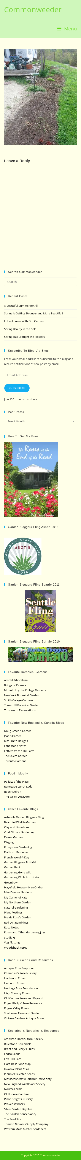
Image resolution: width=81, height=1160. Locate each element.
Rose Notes (11, 927)
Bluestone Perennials (17, 1044)
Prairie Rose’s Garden (17, 917)
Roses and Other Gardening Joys (24, 932)
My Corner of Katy (15, 897)
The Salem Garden (15, 756)
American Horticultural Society (23, 1039)
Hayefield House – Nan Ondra (23, 887)
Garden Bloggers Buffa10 (20, 862)
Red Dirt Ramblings (16, 922)
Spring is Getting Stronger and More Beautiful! (33, 313)
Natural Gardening (16, 907)
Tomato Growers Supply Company (26, 1124)
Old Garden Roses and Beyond (23, 998)
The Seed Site (12, 1119)
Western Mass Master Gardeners (25, 1129)
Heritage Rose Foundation (21, 988)
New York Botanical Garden (21, 695)
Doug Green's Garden (18, 731)
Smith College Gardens (18, 700)
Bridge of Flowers (15, 685)
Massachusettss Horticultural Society (28, 1079)
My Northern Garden (17, 902)
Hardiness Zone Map (17, 1064)
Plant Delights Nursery (18, 1099)
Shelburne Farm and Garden (22, 1013)
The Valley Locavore (17, 796)
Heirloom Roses (14, 983)
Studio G (9, 937)
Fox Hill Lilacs (12, 1059)
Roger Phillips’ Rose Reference (23, 1003)
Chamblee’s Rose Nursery (20, 973)
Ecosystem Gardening (18, 847)
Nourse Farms (13, 1089)
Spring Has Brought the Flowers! (24, 337)
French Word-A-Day (16, 857)
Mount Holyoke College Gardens (25, 690)
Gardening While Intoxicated (22, 877)
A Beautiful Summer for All (21, 306)
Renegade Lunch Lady (18, 786)
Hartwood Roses (14, 978)
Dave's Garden (13, 837)
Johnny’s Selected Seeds (19, 1074)
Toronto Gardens (15, 761)
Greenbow (10, 882)
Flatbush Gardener (16, 852)
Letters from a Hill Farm (19, 751)
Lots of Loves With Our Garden (24, 321)
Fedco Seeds (12, 1054)
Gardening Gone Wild (17, 872)
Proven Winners (14, 1104)
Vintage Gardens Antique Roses (24, 1018)
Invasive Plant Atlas (16, 1069)
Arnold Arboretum (16, 680)
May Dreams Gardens (18, 892)
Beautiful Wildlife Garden (20, 822)
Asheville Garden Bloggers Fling (24, 817)
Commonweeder (33, 9)
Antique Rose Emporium (19, 968)
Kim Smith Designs (16, 741)
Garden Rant (12, 867)
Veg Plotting (12, 942)
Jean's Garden (13, 736)
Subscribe (17, 388)
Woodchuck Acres (15, 947)
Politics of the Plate (16, 781)
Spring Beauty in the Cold (20, 329)
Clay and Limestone (16, 827)
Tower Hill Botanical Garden (21, 705)
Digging (9, 842)
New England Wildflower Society (24, 1084)
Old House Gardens (16, 1094)
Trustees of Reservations (20, 710)
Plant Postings (13, 912)
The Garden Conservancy (20, 1114)
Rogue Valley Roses (16, 1008)
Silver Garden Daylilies (18, 1109)
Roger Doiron (12, 792)
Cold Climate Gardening (19, 832)
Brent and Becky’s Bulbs (19, 1049)
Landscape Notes (15, 746)
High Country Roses (17, 993)
